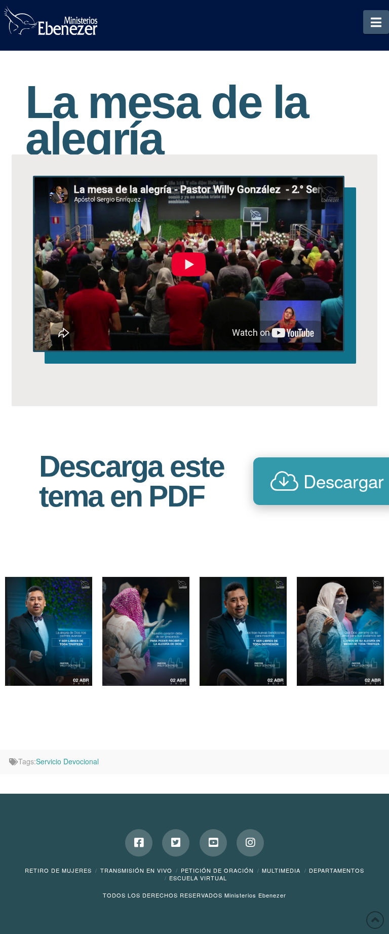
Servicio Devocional (67, 761)
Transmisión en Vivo (136, 870)
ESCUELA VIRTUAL (198, 878)
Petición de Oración (217, 870)
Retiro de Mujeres (58, 870)
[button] (376, 22)
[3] (145, 631)
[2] (243, 631)
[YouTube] (213, 843)
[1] (48, 631)
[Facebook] (138, 843)
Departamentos (336, 870)
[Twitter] (175, 843)
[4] (340, 631)
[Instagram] (250, 843)
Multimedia (281, 870)
